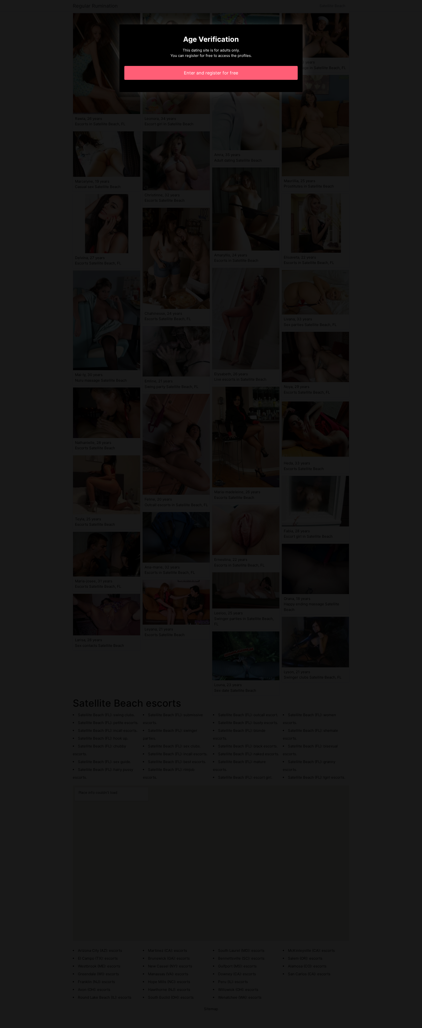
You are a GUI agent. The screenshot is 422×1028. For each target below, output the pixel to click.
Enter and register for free (211, 72)
